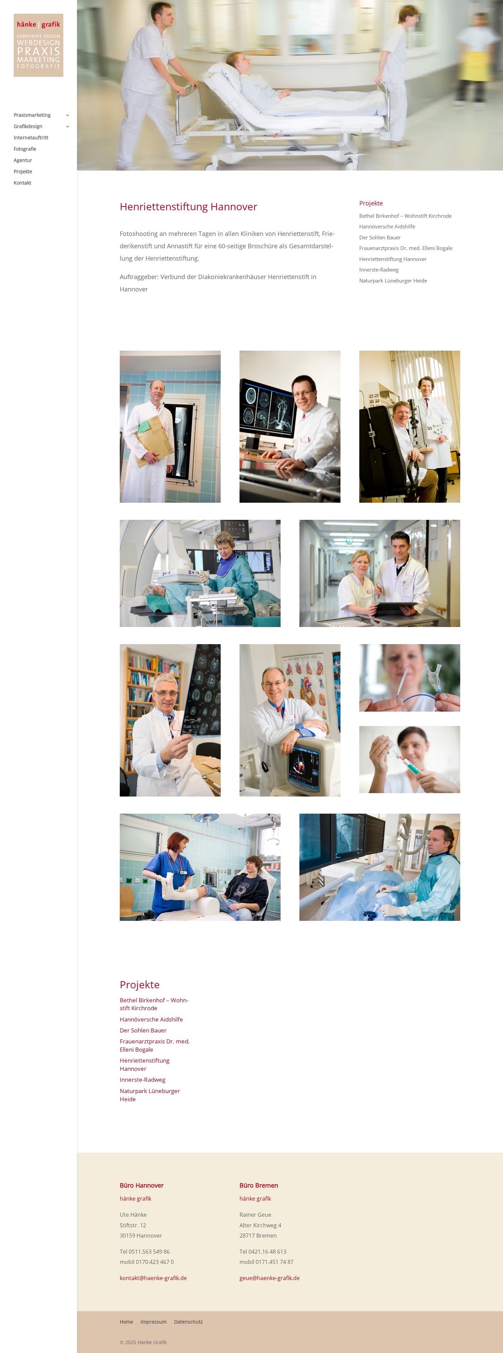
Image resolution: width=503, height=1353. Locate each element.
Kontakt (22, 183)
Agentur (23, 160)
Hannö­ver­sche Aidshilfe (387, 226)
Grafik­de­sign (28, 126)
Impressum (154, 1321)
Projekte (23, 172)
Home (126, 1321)
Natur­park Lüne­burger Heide (393, 280)
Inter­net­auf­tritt (31, 138)
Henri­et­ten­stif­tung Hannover (393, 258)
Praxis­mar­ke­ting (32, 115)
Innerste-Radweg (379, 269)
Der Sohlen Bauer (380, 237)
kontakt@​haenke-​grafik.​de (153, 1278)
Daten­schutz (188, 1321)
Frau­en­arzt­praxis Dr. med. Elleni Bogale (405, 248)
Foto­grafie (25, 149)
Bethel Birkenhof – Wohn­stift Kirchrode (405, 215)
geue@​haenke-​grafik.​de (270, 1278)
